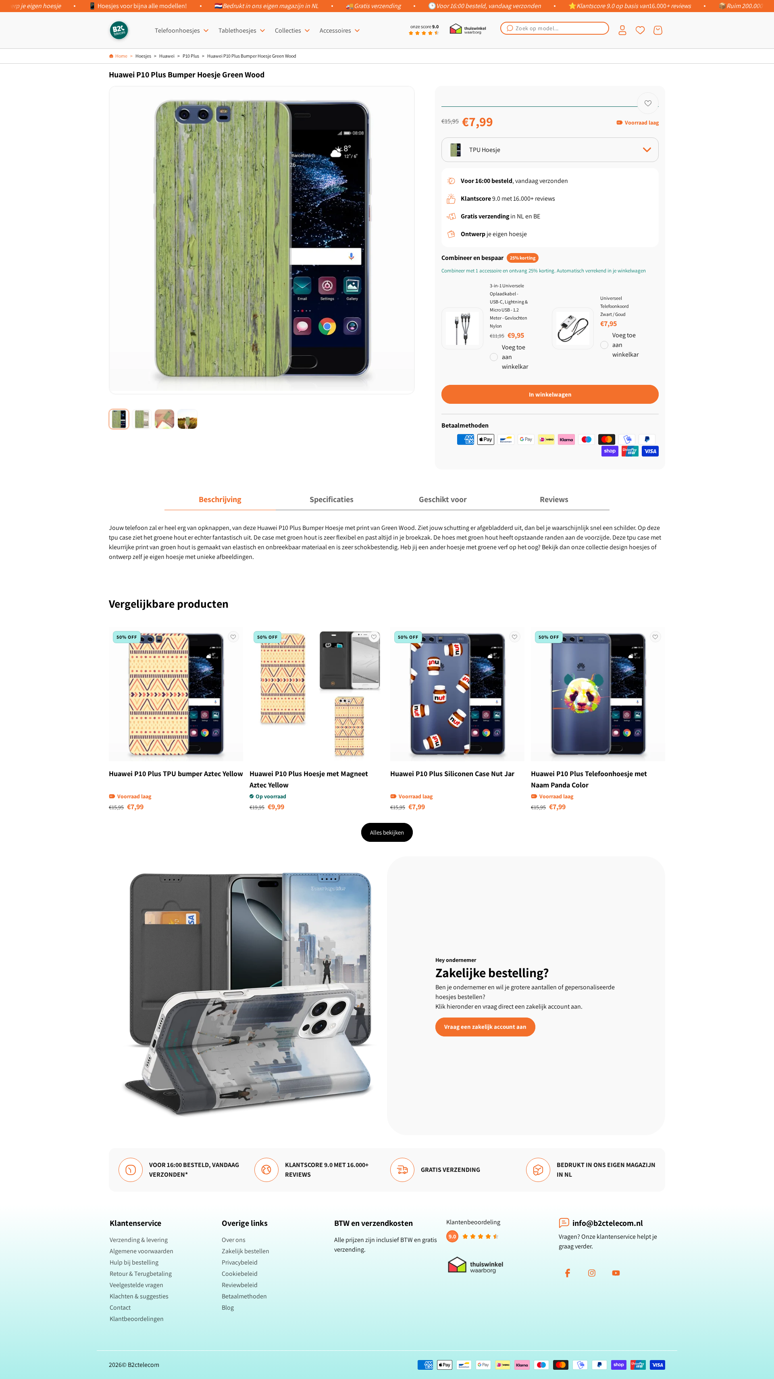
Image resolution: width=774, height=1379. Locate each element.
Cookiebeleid (240, 1273)
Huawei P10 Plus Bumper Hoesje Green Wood (251, 56)
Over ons (234, 1240)
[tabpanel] (387, 542)
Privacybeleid (240, 1262)
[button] (555, 28)
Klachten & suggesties (139, 1296)
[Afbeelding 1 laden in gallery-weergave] (119, 419)
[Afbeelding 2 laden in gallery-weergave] (142, 419)
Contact (120, 1307)
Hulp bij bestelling (134, 1262)
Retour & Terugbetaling (141, 1273)
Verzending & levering (139, 1240)
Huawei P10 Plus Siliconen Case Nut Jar (452, 773)
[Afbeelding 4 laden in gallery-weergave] (187, 419)
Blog (228, 1307)
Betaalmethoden (244, 1296)
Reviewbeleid (240, 1285)
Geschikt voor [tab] (443, 499)
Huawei (167, 56)
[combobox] (554, 28)
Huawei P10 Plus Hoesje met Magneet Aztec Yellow (309, 779)
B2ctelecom (143, 1364)
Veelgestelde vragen (136, 1285)
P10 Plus (191, 56)
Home (121, 56)
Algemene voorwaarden (141, 1251)
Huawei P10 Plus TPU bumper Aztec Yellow (176, 773)
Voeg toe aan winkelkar (515, 357)
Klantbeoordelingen (137, 1319)
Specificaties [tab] (332, 499)
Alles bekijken (387, 832)
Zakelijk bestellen (245, 1251)
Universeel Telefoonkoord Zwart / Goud (614, 306)
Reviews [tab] (554, 499)
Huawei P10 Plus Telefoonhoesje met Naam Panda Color (589, 779)
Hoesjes (143, 56)
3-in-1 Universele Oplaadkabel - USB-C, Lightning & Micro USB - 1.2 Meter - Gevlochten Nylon (509, 305)
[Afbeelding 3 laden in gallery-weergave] (164, 419)
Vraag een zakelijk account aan (485, 1026)
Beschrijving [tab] (220, 499)
